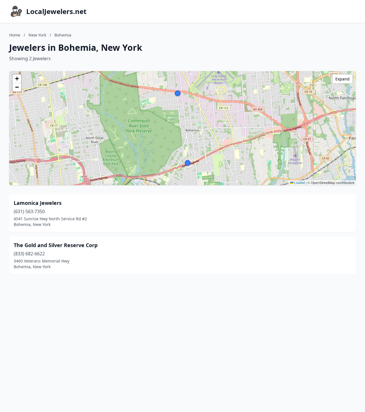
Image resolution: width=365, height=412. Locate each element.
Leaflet (299, 182)
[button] (187, 163)
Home (14, 35)
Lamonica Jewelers (38, 202)
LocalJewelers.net (56, 11)
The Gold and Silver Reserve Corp (56, 245)
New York (37, 35)
